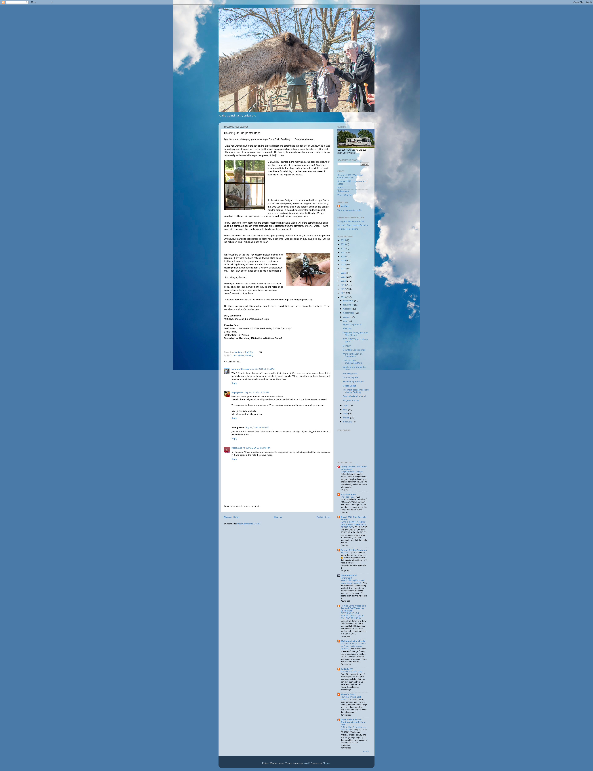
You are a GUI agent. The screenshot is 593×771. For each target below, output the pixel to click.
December (348, 300)
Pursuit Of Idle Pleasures (354, 550)
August (347, 317)
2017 (343, 269)
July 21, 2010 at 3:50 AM (257, 427)
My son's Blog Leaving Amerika (352, 225)
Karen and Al (238, 448)
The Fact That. (348, 497)
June (346, 405)
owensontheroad (240, 369)
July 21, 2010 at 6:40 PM (258, 448)
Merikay (345, 206)
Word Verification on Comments (352, 355)
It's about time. (348, 494)
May (345, 409)
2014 (343, 281)
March (346, 418)
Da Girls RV (347, 669)
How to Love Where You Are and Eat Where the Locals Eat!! (353, 608)
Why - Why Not (344, 195)
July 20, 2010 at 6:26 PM (256, 392)
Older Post (323, 517)
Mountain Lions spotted (354, 350)
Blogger (326, 763)
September (349, 313)
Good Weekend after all (354, 396)
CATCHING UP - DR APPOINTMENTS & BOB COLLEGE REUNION (352, 615)
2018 (343, 265)
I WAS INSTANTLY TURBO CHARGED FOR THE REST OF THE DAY (353, 524)
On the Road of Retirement (349, 576)
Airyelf (306, 763)
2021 (343, 252)
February (348, 422)
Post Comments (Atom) (248, 524)
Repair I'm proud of (352, 324)
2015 (343, 277)
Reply (234, 383)
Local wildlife (238, 355)
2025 (343, 240)
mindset (344, 552)
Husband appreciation (353, 381)
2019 (343, 261)
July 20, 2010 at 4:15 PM (262, 369)
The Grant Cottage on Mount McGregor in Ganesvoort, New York (353, 646)
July (345, 321)
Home (278, 517)
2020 (343, 256)
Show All (366, 751)
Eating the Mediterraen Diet (350, 221)
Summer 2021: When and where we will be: (350, 176)
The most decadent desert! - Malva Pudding (356, 391)
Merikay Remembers (347, 229)
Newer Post (231, 517)
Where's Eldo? (348, 694)
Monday (347, 346)
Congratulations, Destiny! (352, 471)
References (343, 191)
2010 (343, 297)
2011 (343, 293)
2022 (343, 248)
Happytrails (237, 392)
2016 (343, 273)
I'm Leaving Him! (351, 377)
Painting (249, 355)
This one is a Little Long (352, 671)
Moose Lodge (349, 386)
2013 (343, 285)
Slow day (347, 328)
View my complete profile (349, 210)
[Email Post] (260, 352)
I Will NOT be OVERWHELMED (352, 361)
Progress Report (351, 400)
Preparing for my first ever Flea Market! (355, 334)
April (345, 413)
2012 (343, 289)
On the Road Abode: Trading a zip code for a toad (353, 722)
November (348, 305)
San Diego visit (350, 373)
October (347, 309)
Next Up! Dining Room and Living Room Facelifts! (352, 581)
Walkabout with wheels (353, 641)
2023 (343, 244)
